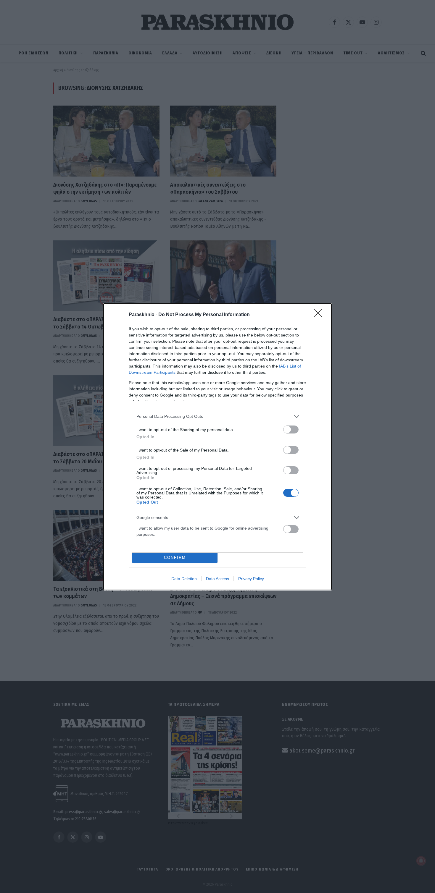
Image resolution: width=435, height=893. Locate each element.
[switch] (291, 429)
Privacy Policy (251, 578)
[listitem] (217, 416)
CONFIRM (175, 557)
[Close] (320, 315)
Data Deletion (184, 578)
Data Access (217, 578)
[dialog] (217, 446)
